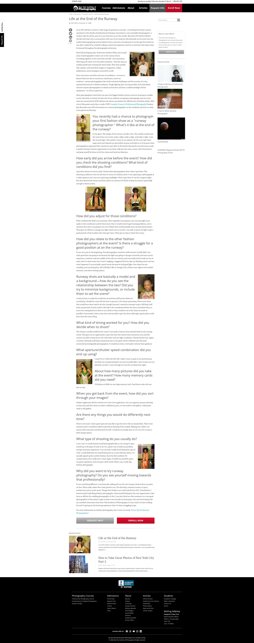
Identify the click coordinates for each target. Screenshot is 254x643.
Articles (143, 7)
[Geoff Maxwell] (171, 128)
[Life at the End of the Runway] (79, 547)
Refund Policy (111, 603)
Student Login (76, 1)
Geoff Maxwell (163, 142)
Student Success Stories (151, 601)
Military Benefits (130, 608)
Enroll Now (135, 520)
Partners (128, 615)
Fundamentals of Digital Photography (84, 601)
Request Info (2, 40)
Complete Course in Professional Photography (128, 104)
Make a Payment (169, 601)
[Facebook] (127, 631)
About (131, 7)
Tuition (109, 606)
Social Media (129, 613)
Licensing (128, 603)
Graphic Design (77, 603)
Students (168, 595)
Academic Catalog (170, 599)
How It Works (111, 608)
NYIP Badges (129, 611)
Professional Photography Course (83, 599)
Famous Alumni (130, 606)
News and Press (148, 608)
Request (158, 7)
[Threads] (130, 631)
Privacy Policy (129, 620)
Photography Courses (83, 595)
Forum (166, 606)
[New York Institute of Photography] (84, 8)
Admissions (119, 7)
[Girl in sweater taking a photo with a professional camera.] (171, 73)
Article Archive (148, 599)
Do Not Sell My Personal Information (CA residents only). (127, 638)
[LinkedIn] (141, 631)
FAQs (109, 611)
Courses (106, 7)
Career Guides (147, 611)
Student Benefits (130, 618)
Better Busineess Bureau (126, 584)
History (127, 601)
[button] (70, 29)
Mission (127, 599)
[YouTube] (134, 631)
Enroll (174, 7)
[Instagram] (137, 631)
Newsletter (146, 603)
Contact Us (167, 603)
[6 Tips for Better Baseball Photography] (170, 99)
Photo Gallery (147, 606)
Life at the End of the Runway (117, 538)
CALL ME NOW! (2, 26)
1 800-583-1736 (177, 1)
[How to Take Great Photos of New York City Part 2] (78, 570)
